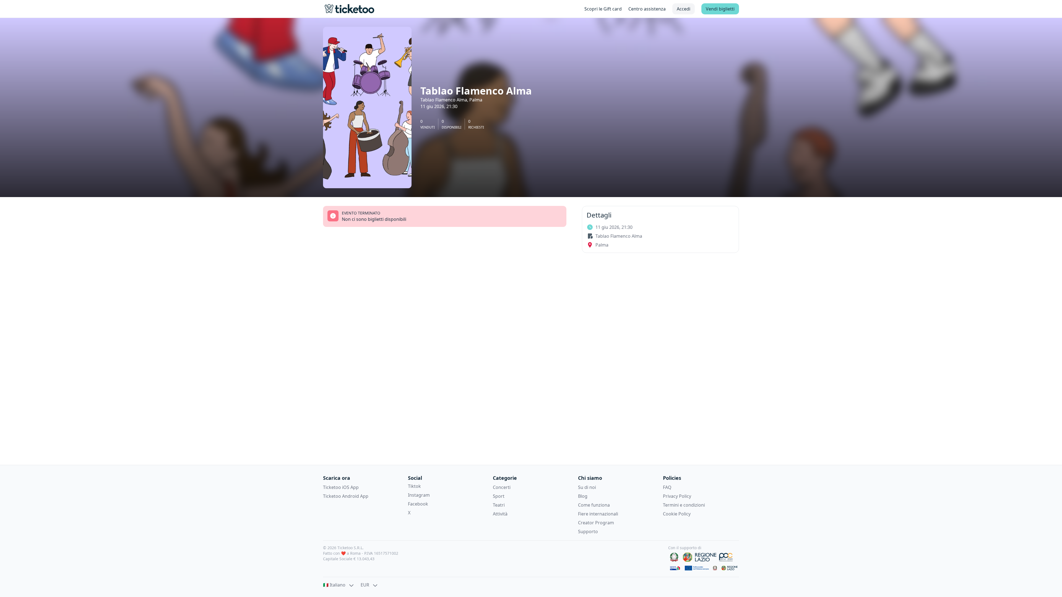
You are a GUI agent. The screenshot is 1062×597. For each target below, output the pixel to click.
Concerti (502, 487)
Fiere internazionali (598, 514)
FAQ (667, 487)
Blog (582, 496)
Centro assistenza (647, 9)
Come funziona (594, 505)
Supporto (588, 531)
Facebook (418, 504)
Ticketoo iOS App (341, 487)
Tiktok (414, 486)
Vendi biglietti (720, 9)
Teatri (499, 505)
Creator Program (596, 523)
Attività (500, 514)
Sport (498, 496)
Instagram (419, 495)
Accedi (683, 9)
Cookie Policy (677, 514)
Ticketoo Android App (345, 496)
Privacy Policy (677, 496)
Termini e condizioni (684, 505)
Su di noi (587, 487)
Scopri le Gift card (603, 9)
